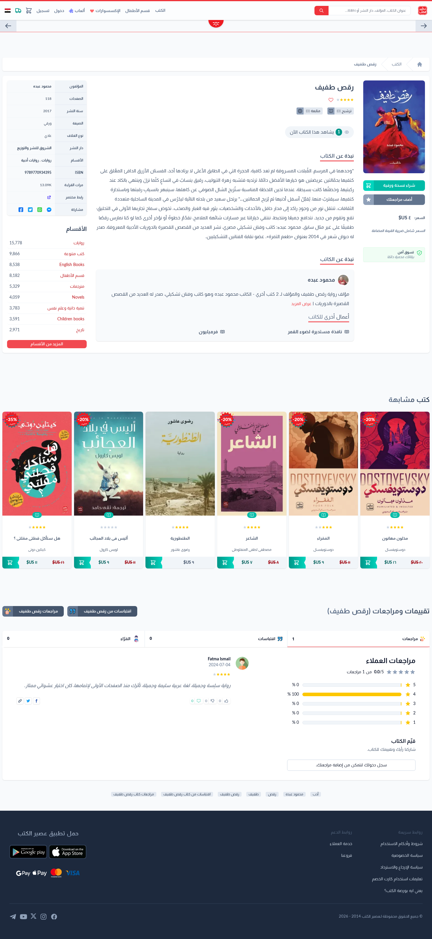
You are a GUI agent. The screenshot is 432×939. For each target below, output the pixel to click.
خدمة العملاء (341, 844)
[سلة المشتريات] (29, 10)
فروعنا (346, 856)
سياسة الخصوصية (407, 856)
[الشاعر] (252, 464)
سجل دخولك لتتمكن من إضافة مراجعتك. (351, 765)
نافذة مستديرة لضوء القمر (315, 331)
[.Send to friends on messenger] (49, 209)
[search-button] (321, 10)
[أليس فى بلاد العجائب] (108, 464)
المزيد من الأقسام (47, 344)
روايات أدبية (30, 160)
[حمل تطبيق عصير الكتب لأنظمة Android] (28, 852)
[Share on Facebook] (36, 700)
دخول (59, 11)
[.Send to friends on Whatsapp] (39, 209)
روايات (46, 160)
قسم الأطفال (137, 11)
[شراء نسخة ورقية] (395, 562)
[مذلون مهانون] (395, 464)
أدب (316, 794)
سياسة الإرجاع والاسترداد (401, 867)
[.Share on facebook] (21, 209)
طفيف (254, 794)
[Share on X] (28, 700)
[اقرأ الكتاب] (395, 515)
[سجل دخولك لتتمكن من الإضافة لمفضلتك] (331, 100)
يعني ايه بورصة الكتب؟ (403, 891)
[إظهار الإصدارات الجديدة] (216, 24)
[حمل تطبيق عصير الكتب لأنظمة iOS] (67, 852)
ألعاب (80, 11)
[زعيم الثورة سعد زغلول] (424, 26)
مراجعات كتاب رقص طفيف (133, 794)
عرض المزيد (301, 304)
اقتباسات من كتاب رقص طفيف (187, 794)
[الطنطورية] (180, 464)
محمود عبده (321, 280)
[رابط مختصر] (31, 197)
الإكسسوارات (108, 11)
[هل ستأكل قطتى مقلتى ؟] (37, 464)
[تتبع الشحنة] (18, 10)
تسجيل (42, 11)
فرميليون (208, 331)
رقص (272, 794)
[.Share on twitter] (30, 209)
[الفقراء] (323, 464)
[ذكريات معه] (8, 26)
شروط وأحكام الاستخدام (402, 844)
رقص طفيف (229, 794)
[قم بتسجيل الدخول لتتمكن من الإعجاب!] (226, 701)
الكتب (160, 11)
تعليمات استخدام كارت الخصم (397, 879)
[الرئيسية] (420, 64)
